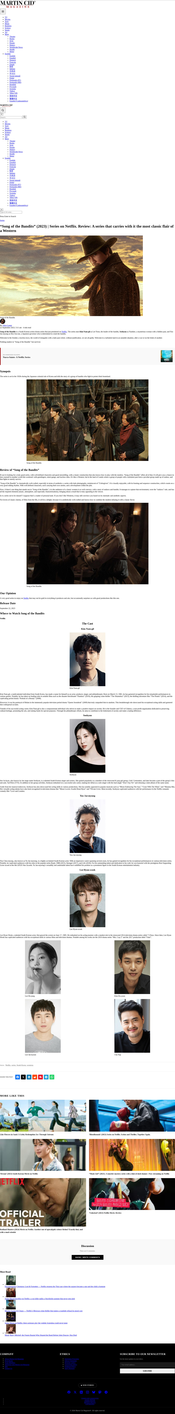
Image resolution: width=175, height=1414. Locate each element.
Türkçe (12, 91)
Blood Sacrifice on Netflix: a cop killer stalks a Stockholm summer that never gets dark (42, 1299)
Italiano (12, 69)
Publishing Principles (72, 1359)
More (7, 34)
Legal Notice (90, 1400)
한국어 (12, 74)
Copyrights (89, 1404)
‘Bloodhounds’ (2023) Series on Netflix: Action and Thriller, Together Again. (119, 1134)
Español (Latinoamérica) (19, 101)
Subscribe (147, 1371)
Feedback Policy (70, 1366)
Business (8, 26)
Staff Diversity (70, 1368)
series (14, 1065)
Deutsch (13, 60)
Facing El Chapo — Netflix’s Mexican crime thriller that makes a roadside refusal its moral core (46, 1311)
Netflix (64, 332)
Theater (12, 37)
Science (8, 28)
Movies (7, 19)
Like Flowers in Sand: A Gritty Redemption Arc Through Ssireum (26, 1134)
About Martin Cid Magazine (14, 1359)
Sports (7, 30)
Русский (13, 87)
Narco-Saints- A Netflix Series (16, 357)
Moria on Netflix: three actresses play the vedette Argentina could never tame (39, 1323)
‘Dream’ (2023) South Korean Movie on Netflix (19, 1174)
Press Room (9, 1361)
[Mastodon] (99, 1392)
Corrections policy (71, 1365)
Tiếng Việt (13, 93)
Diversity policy (70, 1363)
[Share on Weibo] (40, 1077)
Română (13, 85)
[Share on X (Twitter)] (23, 1077)
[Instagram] (87, 1392)
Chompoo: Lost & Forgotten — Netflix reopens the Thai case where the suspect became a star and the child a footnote (61, 1286)
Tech (6, 22)
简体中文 (13, 96)
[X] (75, 1392)
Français (13, 62)
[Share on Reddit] (34, 1077)
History (12, 45)
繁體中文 (13, 99)
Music (7, 24)
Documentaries (10, 1286)
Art (6, 32)
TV (6, 17)
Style (11, 41)
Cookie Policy (89, 1401)
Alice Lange (7, 325)
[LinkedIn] (81, 1392)
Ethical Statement (71, 1361)
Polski (12, 78)
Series (2, 220)
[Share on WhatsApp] (52, 1077)
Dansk (12, 64)
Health (12, 49)
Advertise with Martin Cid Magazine (17, 1365)
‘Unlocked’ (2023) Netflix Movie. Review (105, 1213)
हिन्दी (11, 67)
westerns (30, 1065)
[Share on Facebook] (17, 1077)
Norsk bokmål (15, 76)
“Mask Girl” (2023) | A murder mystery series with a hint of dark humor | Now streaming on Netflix (129, 1174)
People (12, 43)
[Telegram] (106, 1392)
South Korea (21, 1065)
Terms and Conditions (89, 1398)
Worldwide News (16, 47)
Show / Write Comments (87, 1257)
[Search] (2, 110)
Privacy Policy (90, 1402)
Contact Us (8, 1368)
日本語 (12, 71)
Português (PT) (15, 80)
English (7, 54)
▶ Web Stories (87, 1385)
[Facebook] (69, 1392)
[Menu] (3, 11)
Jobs (6, 1366)
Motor (12, 52)
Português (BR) (15, 82)
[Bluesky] (93, 1392)
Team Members (10, 1363)
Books (12, 39)
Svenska (13, 89)
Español (13, 58)
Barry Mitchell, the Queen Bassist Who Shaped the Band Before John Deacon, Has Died (43, 1335)
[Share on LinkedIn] (29, 1077)
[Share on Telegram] (46, 1077)
